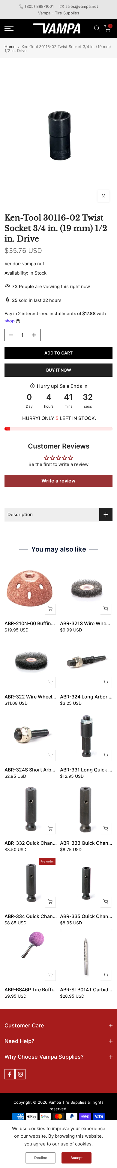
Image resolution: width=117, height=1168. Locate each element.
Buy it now (58, 370)
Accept (76, 1157)
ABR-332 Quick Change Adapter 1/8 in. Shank (56, 843)
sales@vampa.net (81, 6)
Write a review (58, 481)
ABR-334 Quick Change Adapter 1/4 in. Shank (56, 916)
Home (10, 47)
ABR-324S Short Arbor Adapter (40, 770)
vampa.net (33, 263)
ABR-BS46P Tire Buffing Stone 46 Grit (47, 990)
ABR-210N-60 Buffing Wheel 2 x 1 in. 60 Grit (55, 623)
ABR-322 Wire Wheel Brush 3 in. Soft (46, 697)
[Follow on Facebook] (9, 1074)
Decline (40, 1157)
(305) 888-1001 (39, 6)
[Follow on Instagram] (20, 1074)
